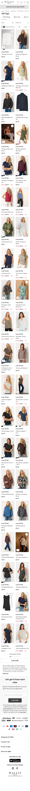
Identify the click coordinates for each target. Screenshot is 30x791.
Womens (8, 11)
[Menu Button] (2, 2)
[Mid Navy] (2, 268)
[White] (2, 49)
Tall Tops (27, 11)
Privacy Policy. (22, 712)
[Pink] (7, 175)
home (2, 11)
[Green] (18, 175)
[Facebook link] (17, 768)
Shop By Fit (13, 11)
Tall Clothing (20, 11)
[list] (7, 39)
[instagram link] (13, 768)
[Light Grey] (4, 268)
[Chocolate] (4, 175)
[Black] (4, 49)
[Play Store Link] (15, 760)
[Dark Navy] (2, 81)
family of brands (7, 708)
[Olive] (16, 144)
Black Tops (17, 17)
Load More (15, 660)
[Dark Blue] (16, 426)
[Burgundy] (16, 175)
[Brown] (2, 363)
